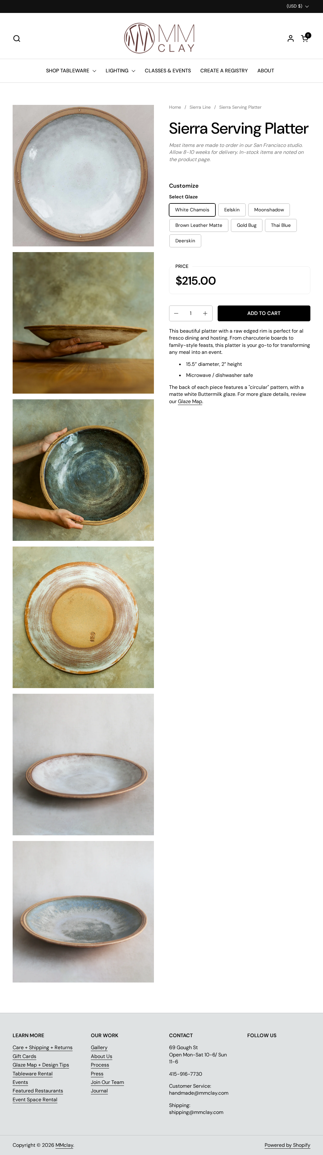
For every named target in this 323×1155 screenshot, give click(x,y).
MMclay (64, 1145)
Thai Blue (281, 225)
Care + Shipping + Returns (43, 1047)
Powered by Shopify (287, 1145)
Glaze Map (190, 401)
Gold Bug (246, 225)
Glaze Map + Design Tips (41, 1064)
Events (20, 1082)
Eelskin (232, 210)
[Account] (291, 38)
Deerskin (185, 241)
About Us (101, 1056)
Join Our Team (107, 1082)
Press (97, 1073)
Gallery (99, 1047)
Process (100, 1064)
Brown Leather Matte (198, 225)
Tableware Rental (33, 1073)
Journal (99, 1090)
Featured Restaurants (38, 1090)
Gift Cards (24, 1056)
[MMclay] (161, 38)
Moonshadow (269, 210)
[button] (17, 38)
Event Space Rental (35, 1099)
